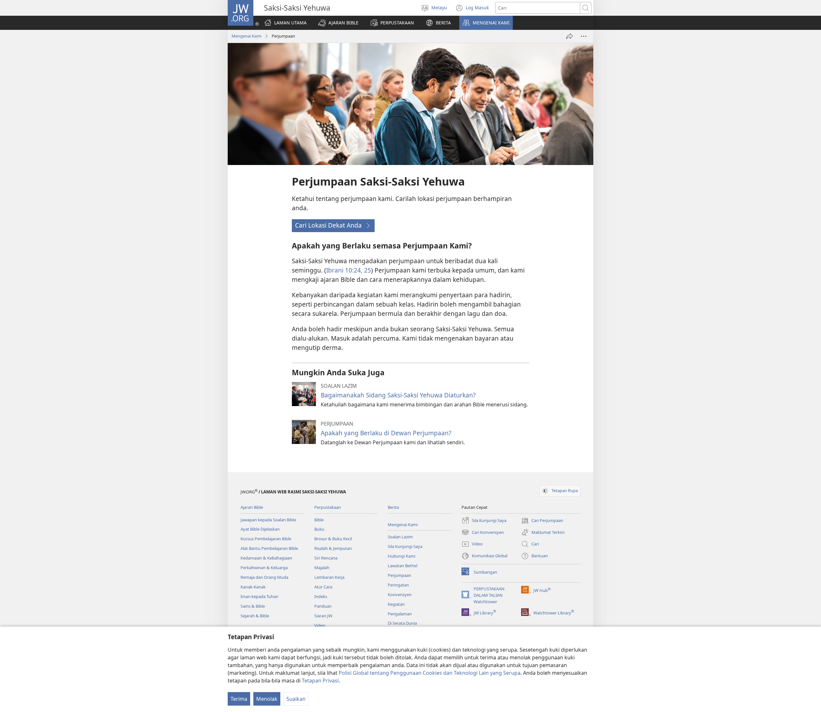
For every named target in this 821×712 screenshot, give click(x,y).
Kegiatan (396, 604)
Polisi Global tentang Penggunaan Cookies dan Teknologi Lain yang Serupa (430, 672)
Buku (319, 529)
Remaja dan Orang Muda (264, 577)
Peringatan (398, 585)
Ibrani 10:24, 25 (348, 270)
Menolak (266, 698)
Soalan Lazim (400, 537)
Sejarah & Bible (255, 616)
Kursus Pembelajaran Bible (266, 539)
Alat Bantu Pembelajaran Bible (269, 548)
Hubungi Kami (401, 556)
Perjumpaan (399, 575)
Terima (239, 698)
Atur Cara (323, 587)
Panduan (323, 606)
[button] (338, 23)
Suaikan (296, 698)
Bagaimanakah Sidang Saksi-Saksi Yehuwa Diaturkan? (398, 395)
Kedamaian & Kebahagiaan (266, 558)
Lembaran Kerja (329, 577)
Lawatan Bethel (402, 566)
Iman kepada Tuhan (259, 596)
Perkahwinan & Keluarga (264, 567)
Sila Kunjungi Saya (405, 546)
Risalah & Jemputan (333, 548)
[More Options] (583, 36)
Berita (393, 507)
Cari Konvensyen (482, 532)
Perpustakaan (327, 507)
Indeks (320, 596)
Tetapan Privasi (320, 680)
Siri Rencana (325, 558)
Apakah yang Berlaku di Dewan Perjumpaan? (386, 433)
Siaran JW (323, 616)
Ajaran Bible (252, 507)
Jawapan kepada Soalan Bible (268, 520)
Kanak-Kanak (253, 587)
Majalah (321, 567)
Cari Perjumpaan (542, 521)
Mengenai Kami (246, 36)
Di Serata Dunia (402, 623)
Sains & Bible (253, 606)
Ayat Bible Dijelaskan (260, 529)
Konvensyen (399, 594)
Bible (319, 520)
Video (319, 625)
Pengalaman (400, 614)
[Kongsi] (569, 36)
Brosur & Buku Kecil (333, 539)
